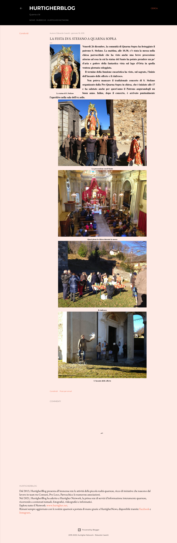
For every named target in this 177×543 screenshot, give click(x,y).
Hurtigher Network (58, 20)
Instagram (24, 512)
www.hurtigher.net (57, 505)
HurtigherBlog (52, 8)
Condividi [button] (23, 33)
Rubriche (41, 20)
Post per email (66, 391)
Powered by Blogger (90, 530)
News (32, 20)
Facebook (144, 509)
